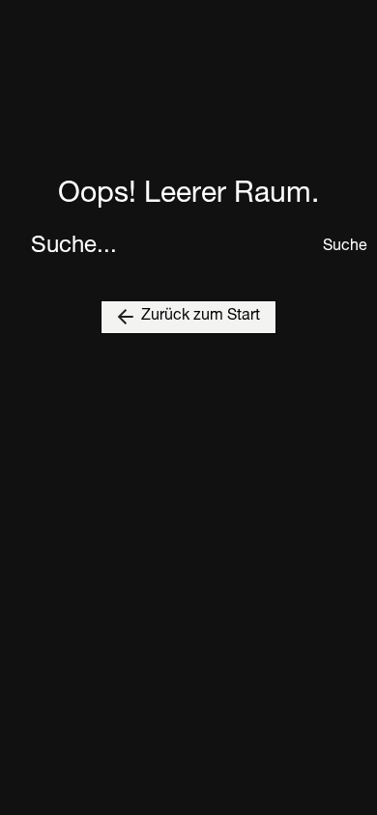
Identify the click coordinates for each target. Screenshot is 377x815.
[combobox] (171, 247)
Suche (334, 247)
